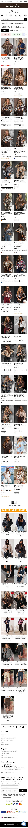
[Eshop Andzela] (14, 11)
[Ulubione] (20, 15)
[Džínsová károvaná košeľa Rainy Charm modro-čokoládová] (20, 47)
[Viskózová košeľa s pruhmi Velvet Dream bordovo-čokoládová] (7, 294)
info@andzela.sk (23, 1)
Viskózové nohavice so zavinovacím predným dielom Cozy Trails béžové (7, 689)
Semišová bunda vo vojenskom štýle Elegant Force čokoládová (7, 611)
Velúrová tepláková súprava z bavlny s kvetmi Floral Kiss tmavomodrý (7, 637)
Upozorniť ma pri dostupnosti (20, 156)
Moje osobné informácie (7, 757)
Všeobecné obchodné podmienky (9, 738)
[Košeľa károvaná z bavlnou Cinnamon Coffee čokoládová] (7, 47)
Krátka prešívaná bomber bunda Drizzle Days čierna (7, 532)
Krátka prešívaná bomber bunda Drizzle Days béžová (7, 559)
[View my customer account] (16, 15)
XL (20, 94)
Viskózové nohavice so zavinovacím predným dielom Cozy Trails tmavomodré (20, 689)
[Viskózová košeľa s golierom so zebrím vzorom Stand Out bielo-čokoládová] (20, 107)
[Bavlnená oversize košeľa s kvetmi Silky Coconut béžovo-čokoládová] (20, 475)
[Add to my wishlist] (11, 53)
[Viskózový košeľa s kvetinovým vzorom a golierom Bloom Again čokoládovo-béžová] (7, 107)
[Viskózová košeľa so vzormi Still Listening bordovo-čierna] (7, 325)
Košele (11, 23)
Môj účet (4, 749)
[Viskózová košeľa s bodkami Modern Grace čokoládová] (7, 445)
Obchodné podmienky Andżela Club (9, 751)
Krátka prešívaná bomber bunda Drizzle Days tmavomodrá (21, 533)
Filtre (4, 30)
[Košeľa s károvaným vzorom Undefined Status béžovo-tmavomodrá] (20, 232)
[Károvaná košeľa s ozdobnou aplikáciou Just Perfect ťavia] (7, 77)
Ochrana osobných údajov (7, 740)
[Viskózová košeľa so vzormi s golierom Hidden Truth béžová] (20, 77)
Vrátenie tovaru (4, 744)
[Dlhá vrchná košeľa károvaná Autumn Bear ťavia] (20, 170)
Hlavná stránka (4, 23)
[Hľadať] (25, 19)
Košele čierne (16, 34)
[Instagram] (20, 727)
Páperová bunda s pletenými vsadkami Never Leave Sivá (7, 663)
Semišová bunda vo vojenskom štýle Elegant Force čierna (21, 611)
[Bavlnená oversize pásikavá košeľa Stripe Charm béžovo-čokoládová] (20, 202)
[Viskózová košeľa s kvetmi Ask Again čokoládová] (20, 294)
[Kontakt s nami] (18, 1)
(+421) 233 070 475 (8, 1)
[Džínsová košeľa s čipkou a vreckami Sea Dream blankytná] (20, 445)
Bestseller (4, 55)
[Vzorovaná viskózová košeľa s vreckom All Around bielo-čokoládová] (7, 138)
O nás (2, 736)
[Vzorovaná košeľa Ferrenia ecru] (20, 325)
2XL (22, 340)
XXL (9, 125)
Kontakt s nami (4, 734)
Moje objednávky (5, 753)
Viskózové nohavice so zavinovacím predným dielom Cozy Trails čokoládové (7, 717)
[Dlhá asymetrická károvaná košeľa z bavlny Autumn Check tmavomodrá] (7, 170)
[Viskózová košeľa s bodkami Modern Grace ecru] (20, 414)
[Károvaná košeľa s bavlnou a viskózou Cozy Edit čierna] (20, 353)
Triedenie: (12, 30)
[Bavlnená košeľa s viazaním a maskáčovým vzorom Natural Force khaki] (7, 414)
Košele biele (6, 34)
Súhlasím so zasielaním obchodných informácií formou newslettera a (14, 796)
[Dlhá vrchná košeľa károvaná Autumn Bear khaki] (7, 202)
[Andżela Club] (12, 15)
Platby (2, 742)
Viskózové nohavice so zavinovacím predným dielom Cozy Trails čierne (21, 663)
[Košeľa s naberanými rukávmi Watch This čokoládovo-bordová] (20, 384)
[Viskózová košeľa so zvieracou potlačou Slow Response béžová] (7, 353)
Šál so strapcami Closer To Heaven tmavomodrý (20, 584)
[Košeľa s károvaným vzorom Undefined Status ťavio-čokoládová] (7, 264)
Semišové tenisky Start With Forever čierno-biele (7, 585)
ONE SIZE (3, 63)
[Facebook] (16, 727)
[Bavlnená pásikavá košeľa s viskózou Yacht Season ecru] (7, 475)
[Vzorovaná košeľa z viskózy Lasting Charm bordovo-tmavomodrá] (20, 264)
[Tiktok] (23, 727)
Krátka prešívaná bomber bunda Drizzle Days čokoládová (21, 559)
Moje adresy (4, 755)
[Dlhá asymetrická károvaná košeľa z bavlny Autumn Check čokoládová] (20, 138)
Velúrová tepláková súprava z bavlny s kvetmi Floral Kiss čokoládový (21, 637)
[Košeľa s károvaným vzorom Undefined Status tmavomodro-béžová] (7, 232)
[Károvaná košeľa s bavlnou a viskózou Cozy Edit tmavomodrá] (7, 384)
